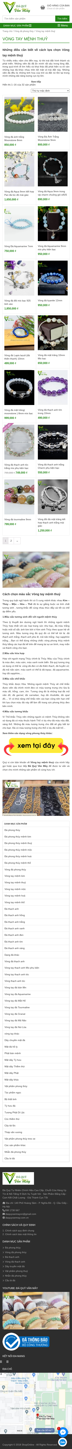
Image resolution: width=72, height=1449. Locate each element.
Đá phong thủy (12, 830)
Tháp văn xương (13, 1132)
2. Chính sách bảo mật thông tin (20, 1234)
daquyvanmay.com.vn (17, 1217)
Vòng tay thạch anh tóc (17, 974)
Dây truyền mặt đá (15, 1266)
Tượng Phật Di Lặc (15, 1112)
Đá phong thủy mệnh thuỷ (18, 843)
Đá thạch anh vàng (15, 948)
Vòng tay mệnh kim (15, 876)
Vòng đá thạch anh (15, 961)
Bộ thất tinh (11, 1099)
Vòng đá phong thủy (24, 31)
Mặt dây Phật (12, 1073)
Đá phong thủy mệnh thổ (18, 863)
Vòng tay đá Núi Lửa (15, 1027)
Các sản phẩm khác (15, 1145)
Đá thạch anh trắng (15, 922)
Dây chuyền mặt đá (15, 1040)
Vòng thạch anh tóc (15, 981)
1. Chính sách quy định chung (18, 1230)
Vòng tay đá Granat (15, 1014)
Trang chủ (7, 31)
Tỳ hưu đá (10, 1105)
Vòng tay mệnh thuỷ (15, 882)
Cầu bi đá (10, 1158)
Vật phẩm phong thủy (16, 1086)
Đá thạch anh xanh (15, 928)
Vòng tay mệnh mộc (15, 889)
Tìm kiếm (62, 18)
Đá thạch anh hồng (15, 915)
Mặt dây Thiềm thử (15, 1066)
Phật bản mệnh (13, 1053)
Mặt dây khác (12, 1079)
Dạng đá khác (12, 955)
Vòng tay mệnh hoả (15, 895)
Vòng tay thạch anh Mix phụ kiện (22, 967)
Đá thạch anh (12, 909)
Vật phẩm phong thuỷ (16, 1271)
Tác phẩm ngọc (13, 1092)
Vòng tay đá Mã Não (15, 1020)
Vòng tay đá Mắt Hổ (15, 1000)
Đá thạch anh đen (14, 935)
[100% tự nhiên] (18, 7)
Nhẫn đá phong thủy (15, 1152)
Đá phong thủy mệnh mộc (18, 849)
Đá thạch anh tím (14, 941)
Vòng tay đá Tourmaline (17, 1007)
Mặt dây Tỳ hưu (13, 1060)
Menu (64, 25)
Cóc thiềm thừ (12, 1119)
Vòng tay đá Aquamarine (18, 994)
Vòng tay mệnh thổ (15, 902)
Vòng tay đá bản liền (15, 987)
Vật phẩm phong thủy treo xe (20, 1138)
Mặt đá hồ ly (11, 1046)
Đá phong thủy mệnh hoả (18, 856)
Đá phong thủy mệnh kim (18, 836)
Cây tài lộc (10, 1125)
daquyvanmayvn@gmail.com (20, 1214)
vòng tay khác (12, 1033)
